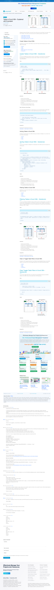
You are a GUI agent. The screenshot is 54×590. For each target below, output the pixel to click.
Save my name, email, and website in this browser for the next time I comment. (16, 555)
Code (22, 47)
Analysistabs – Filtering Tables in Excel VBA (26, 256)
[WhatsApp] (8, 25)
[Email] (11, 25)
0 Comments (25, 388)
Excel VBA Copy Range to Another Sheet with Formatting (45, 387)
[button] (50, 11)
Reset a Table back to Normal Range (26, 49)
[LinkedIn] (7, 25)
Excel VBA (5, 17)
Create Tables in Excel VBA (25, 35)
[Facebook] (4, 25)
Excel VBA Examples (6, 22)
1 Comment (46, 389)
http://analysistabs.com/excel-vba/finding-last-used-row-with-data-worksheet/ (25, 456)
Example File (23, 196)
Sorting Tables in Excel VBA (25, 36)
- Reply (12, 407)
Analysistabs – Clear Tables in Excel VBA (26, 332)
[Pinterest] (9, 25)
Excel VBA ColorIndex (33, 386)
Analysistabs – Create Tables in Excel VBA (26, 128)
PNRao (11, 396)
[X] (5, 25)
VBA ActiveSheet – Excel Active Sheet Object (24, 386)
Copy (49, 113)
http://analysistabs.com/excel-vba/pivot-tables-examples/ (22, 465)
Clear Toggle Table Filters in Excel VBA (27, 38)
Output (22, 48)
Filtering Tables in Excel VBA (25, 37)
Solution (22, 46)
